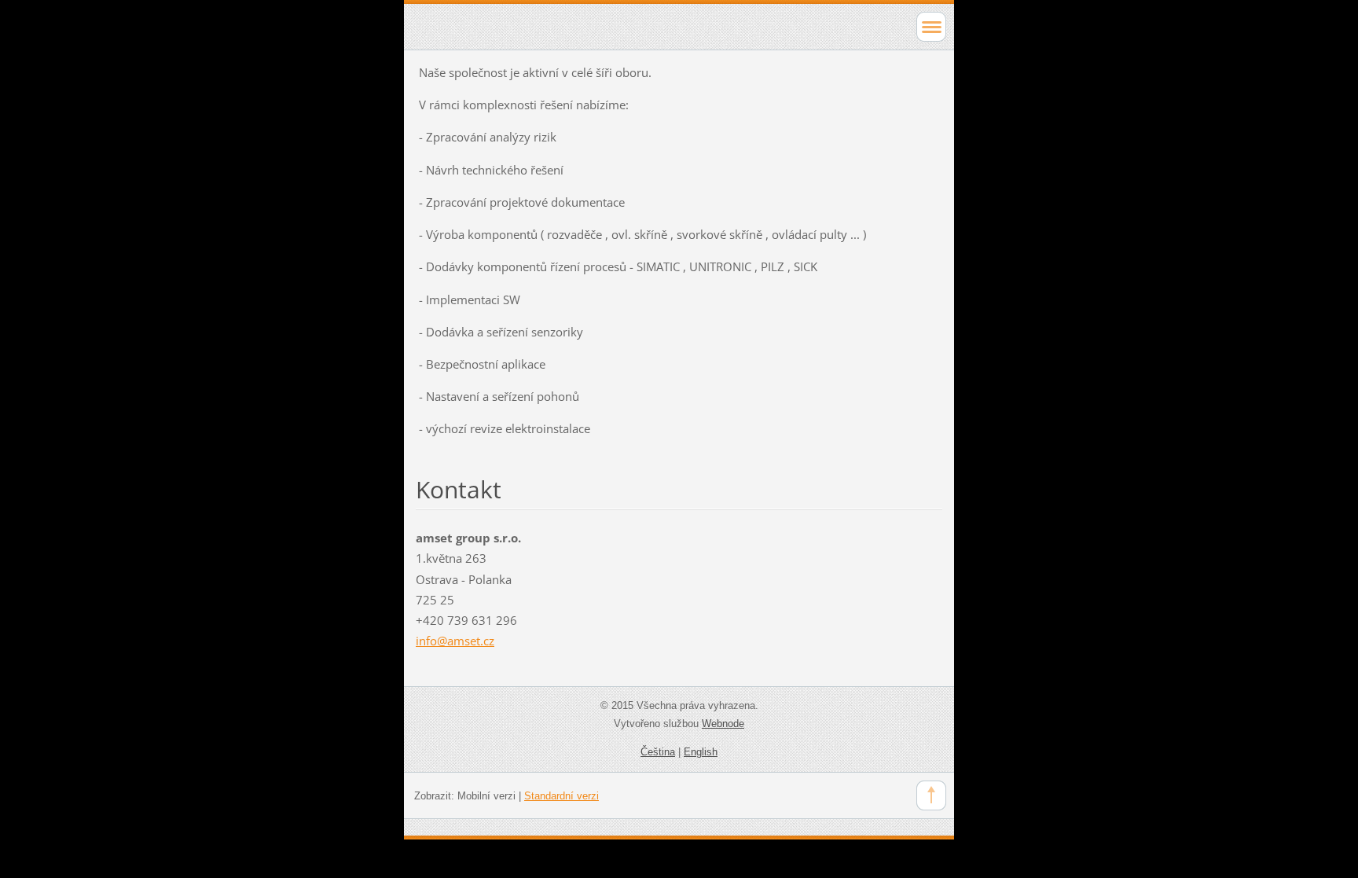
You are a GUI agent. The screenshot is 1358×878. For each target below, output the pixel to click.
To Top (931, 795)
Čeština (657, 752)
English (701, 752)
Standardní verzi (561, 796)
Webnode (723, 723)
